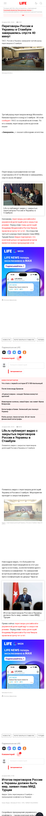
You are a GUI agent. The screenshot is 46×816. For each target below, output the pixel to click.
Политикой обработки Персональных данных (17, 10)
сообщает (6, 120)
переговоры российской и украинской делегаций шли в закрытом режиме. (20, 222)
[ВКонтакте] (19, 352)
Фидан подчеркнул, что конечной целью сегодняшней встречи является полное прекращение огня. (19, 240)
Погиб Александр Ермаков (12, 389)
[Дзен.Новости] (4, 352)
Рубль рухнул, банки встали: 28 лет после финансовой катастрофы (18, 418)
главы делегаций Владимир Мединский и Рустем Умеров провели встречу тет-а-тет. (19, 228)
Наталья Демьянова (10, 300)
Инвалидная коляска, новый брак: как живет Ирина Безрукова (23, 402)
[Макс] (9, 352)
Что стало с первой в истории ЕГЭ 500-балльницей (22, 383)
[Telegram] (14, 352)
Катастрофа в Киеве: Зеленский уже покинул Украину (20, 410)
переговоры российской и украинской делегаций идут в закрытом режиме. (20, 626)
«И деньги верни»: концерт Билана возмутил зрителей (20, 395)
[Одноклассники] (24, 352)
